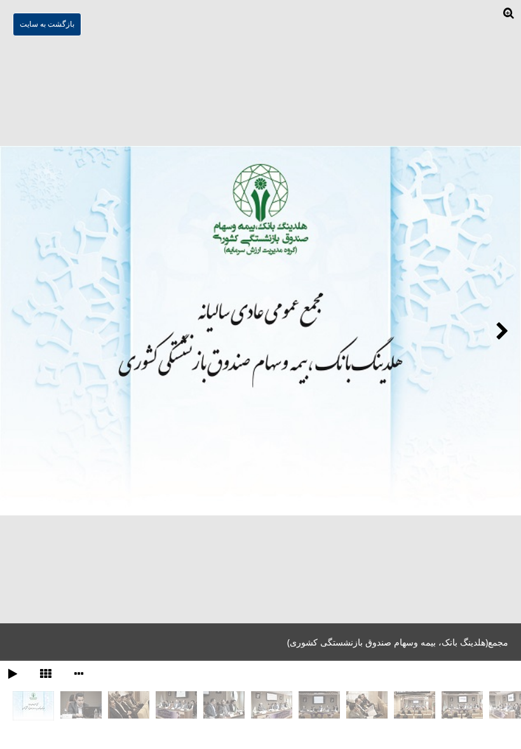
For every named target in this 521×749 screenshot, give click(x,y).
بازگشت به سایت (47, 24)
